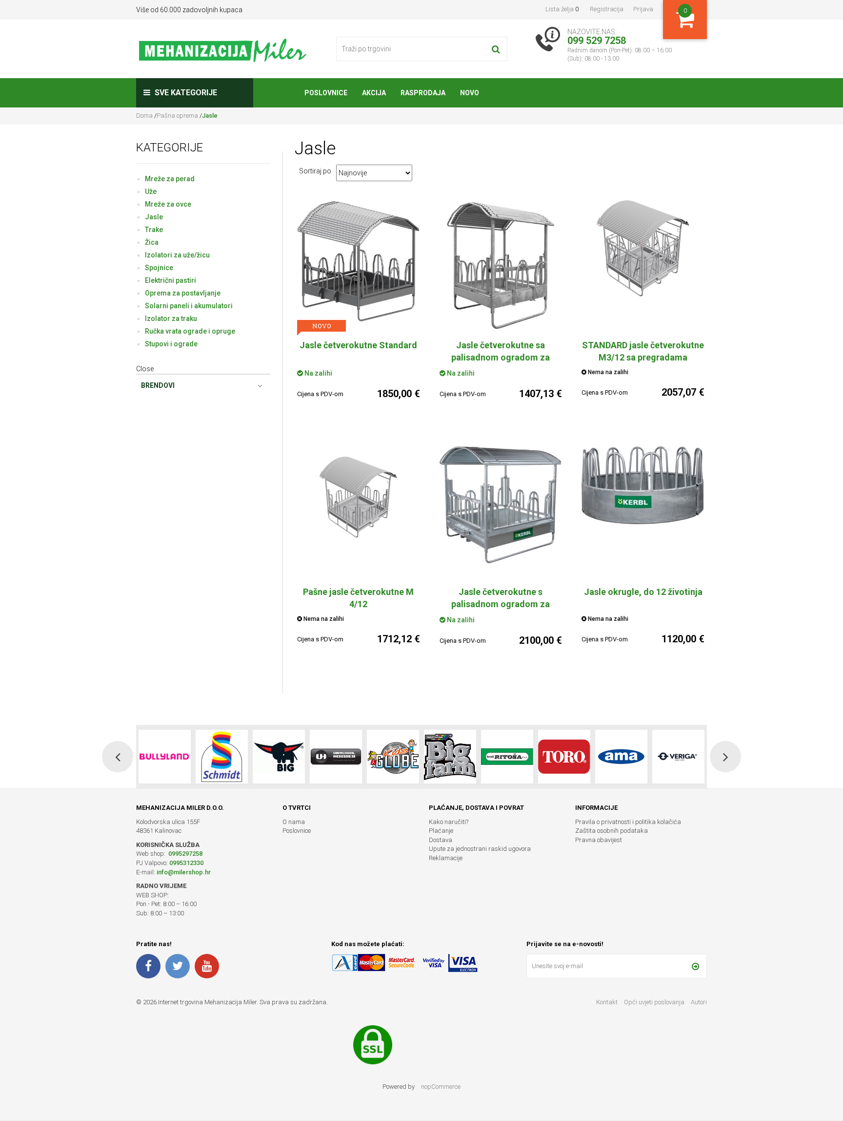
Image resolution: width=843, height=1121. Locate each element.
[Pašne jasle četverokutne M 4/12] (358, 496)
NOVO (321, 325)
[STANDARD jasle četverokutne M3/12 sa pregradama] (643, 248)
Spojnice (159, 268)
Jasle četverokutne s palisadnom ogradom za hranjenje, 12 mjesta (500, 604)
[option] (164, 756)
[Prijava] (695, 966)
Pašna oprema (177, 115)
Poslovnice (296, 830)
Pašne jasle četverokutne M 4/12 (358, 598)
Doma (145, 115)
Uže (151, 191)
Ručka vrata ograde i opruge (190, 331)
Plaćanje (441, 830)
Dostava (440, 840)
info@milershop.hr (184, 872)
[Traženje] (496, 49)
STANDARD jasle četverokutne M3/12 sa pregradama (643, 351)
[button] (117, 756)
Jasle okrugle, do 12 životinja (643, 592)
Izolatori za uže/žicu (177, 255)
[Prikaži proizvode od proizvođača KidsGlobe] (336, 756)
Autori (699, 1002)
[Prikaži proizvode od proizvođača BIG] (222, 756)
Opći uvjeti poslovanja (655, 1002)
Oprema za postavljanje (183, 293)
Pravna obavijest (598, 840)
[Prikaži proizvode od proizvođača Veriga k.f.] (621, 756)
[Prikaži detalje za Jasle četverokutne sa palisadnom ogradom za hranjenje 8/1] (501, 266)
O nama (293, 821)
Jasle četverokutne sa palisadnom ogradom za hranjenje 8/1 (500, 357)
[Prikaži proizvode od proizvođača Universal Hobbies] (279, 756)
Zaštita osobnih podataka (611, 830)
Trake (154, 229)
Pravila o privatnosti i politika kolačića (628, 821)
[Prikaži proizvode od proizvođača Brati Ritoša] (450, 756)
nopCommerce (441, 1086)
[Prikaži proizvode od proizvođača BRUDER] (678, 756)
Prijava (643, 9)
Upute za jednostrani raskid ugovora (480, 848)
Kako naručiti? (448, 821)
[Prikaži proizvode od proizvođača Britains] (393, 756)
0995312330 (186, 863)
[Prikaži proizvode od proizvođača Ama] (564, 756)
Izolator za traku (171, 318)
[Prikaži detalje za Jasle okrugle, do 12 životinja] (643, 485)
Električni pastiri (170, 280)
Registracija (606, 9)
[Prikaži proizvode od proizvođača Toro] (507, 756)
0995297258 (184, 853)
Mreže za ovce (168, 204)
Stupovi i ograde (171, 344)
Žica (152, 242)
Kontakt (607, 1002)
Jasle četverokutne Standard (358, 345)
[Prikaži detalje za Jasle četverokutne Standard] (358, 261)
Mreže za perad (170, 179)
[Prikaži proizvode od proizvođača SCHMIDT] (165, 756)
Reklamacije (445, 858)
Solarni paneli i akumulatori (189, 306)
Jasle (154, 217)
